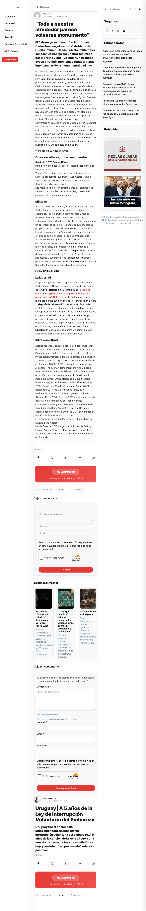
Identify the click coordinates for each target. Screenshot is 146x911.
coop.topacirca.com (129, 223)
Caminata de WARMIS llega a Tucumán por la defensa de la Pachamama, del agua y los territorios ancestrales (119, 89)
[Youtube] (124, 31)
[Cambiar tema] (139, 9)
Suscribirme (10, 59)
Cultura (9, 30)
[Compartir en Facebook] (38, 457)
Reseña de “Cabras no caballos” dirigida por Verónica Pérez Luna (42, 618)
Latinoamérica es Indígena (88, 613)
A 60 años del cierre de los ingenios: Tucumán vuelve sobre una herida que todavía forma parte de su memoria (122, 72)
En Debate (12, 51)
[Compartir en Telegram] (80, 457)
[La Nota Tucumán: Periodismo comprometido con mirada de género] (16, 7)
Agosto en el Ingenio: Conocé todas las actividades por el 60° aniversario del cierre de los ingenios (122, 56)
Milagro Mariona (49, 798)
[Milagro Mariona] (38, 799)
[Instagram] (118, 31)
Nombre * (42, 722)
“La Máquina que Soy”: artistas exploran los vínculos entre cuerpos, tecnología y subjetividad (66, 621)
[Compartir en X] (52, 457)
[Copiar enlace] (93, 457)
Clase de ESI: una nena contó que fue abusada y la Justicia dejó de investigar (121, 114)
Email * (40, 733)
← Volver (42, 7)
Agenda (9, 37)
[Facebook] (107, 31)
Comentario (44, 686)
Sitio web (42, 745)
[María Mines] (38, 15)
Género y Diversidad (16, 44)
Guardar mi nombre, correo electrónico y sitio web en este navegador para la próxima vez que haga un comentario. (65, 546)
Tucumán (10, 16)
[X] (112, 31)
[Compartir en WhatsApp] (66, 457)
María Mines (47, 14)
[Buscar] (131, 9)
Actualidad (10, 23)
